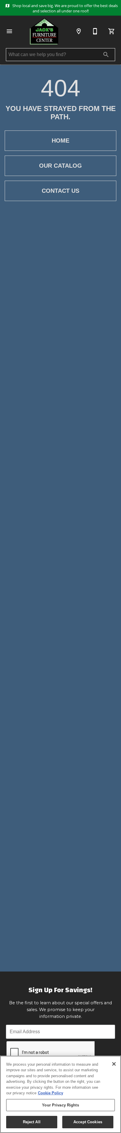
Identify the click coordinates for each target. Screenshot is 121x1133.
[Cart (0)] (112, 31)
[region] (60, 1094)
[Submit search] (106, 54)
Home (60, 140)
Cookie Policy (50, 1093)
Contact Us (60, 190)
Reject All (32, 1122)
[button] (9, 31)
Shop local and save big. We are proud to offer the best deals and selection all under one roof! (64, 8)
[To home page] (44, 31)
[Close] (113, 1063)
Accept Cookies (87, 1122)
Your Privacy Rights (60, 1105)
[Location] (79, 31)
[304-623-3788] (95, 31)
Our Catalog (60, 165)
